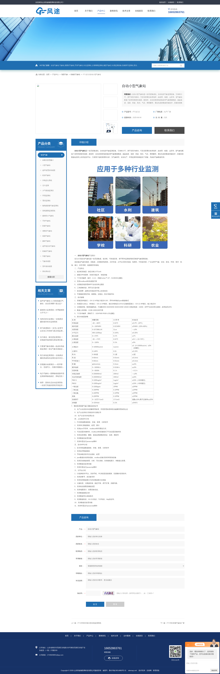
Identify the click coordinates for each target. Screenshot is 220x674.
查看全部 (51, 277)
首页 (76, 11)
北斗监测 (45, 185)
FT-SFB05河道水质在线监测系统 (89, 623)
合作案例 (127, 636)
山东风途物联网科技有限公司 (52, 2)
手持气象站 (46, 221)
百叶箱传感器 (47, 266)
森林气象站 (46, 241)
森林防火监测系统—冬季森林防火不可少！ (52, 311)
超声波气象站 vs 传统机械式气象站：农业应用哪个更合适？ (51, 302)
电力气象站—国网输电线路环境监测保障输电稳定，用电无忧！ (52, 374)
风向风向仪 (46, 271)
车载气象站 (46, 256)
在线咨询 (115, 658)
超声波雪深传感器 (48, 170)
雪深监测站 (46, 200)
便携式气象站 (47, 231)
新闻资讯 (114, 11)
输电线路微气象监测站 (50, 206)
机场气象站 (46, 175)
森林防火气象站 (48, 216)
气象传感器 (46, 261)
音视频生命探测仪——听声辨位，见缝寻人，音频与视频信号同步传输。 (52, 366)
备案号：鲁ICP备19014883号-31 (114, 670)
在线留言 (171, 2)
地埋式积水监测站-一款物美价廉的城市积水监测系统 (51, 320)
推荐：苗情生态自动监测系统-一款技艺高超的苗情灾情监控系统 (52, 384)
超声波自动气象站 (48, 246)
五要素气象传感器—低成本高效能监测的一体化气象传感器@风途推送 (52, 347)
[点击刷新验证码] (108, 593)
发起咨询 (214, 670)
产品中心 (101, 11)
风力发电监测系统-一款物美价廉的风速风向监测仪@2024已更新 (52, 356)
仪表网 (149, 670)
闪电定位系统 (47, 180)
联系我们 (180, 2)
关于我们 (89, 11)
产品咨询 (137, 130)
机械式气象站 (75, 74)
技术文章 (126, 11)
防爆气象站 (46, 226)
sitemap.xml (132, 670)
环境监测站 (46, 195)
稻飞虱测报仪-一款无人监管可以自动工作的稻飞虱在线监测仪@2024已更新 (52, 329)
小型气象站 (46, 165)
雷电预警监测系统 (48, 211)
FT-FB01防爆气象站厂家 (175, 623)
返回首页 (162, 2)
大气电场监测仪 (48, 190)
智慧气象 (64, 74)
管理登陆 (156, 670)
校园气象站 (46, 236)
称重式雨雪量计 (48, 160)
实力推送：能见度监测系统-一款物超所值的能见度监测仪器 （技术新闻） (51, 338)
